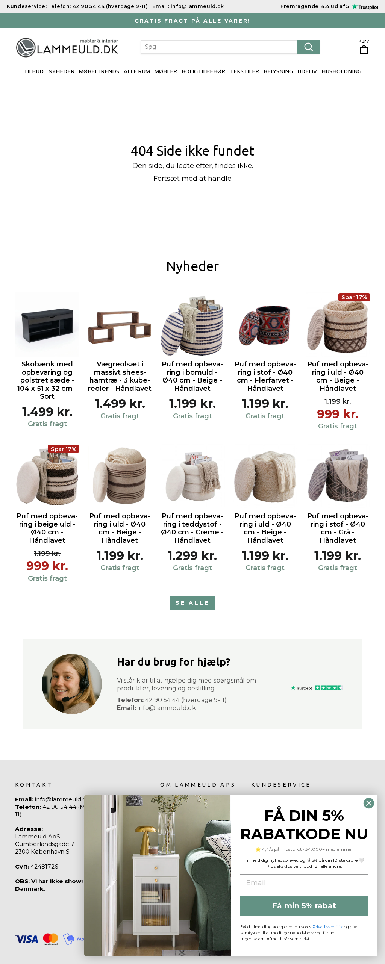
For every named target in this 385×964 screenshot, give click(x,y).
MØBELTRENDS (99, 71)
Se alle (192, 602)
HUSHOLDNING (341, 71)
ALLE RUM (137, 71)
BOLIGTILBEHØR (203, 71)
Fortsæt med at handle (192, 178)
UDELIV (307, 71)
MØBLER (166, 71)
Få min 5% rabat (304, 905)
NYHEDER (61, 71)
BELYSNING (278, 71)
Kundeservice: (27, 6)
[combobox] (230, 47)
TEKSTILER (244, 71)
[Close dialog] (368, 803)
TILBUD (34, 71)
